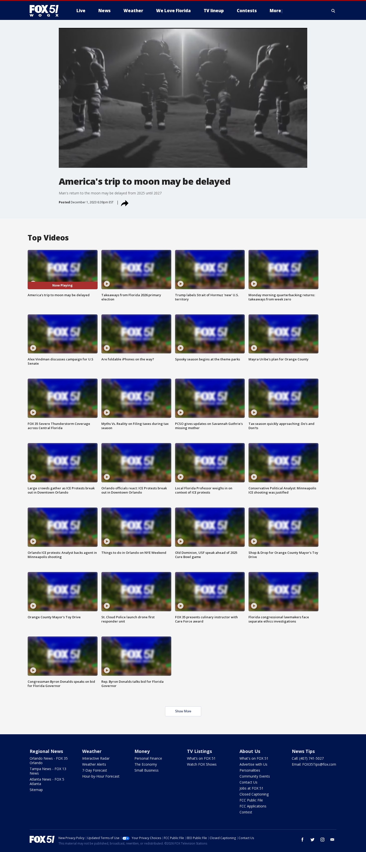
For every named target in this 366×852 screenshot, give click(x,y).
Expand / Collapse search (333, 10)
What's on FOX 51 (254, 758)
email (332, 840)
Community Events (255, 776)
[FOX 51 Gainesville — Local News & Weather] (46, 11)
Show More (183, 711)
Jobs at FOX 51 (251, 788)
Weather (92, 751)
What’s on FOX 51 (201, 758)
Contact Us (248, 782)
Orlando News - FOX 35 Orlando (49, 760)
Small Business (146, 770)
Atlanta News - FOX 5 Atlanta (47, 781)
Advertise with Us (253, 764)
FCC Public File (251, 800)
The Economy (145, 764)
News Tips (303, 751)
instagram (322, 840)
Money (142, 751)
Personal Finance (148, 758)
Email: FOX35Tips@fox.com (314, 764)
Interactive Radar (96, 758)
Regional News (46, 751)
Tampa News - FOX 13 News (48, 771)
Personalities (250, 770)
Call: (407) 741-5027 (308, 758)
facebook (302, 840)
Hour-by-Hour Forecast (101, 776)
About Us (250, 751)
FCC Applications (253, 806)
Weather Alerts (94, 764)
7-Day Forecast (94, 770)
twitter (312, 840)
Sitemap (36, 789)
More (275, 10)
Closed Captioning (254, 794)
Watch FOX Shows (202, 764)
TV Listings (199, 751)
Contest (246, 812)
